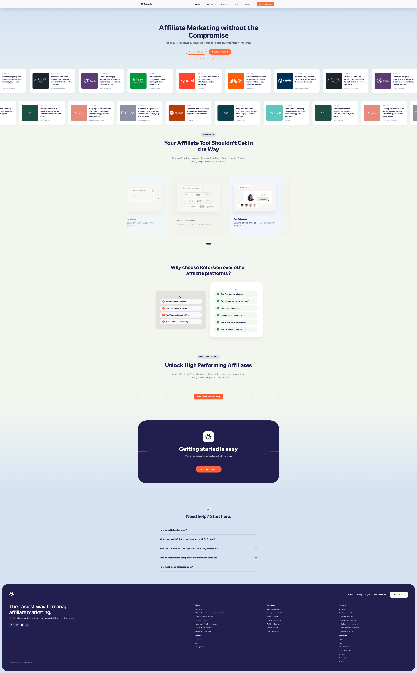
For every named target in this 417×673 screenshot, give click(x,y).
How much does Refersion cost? (176, 567)
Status (341, 661)
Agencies (342, 609)
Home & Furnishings (274, 620)
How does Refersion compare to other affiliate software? (189, 557)
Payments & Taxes (201, 620)
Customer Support (345, 650)
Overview (198, 609)
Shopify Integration (347, 616)
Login (367, 595)
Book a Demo (398, 595)
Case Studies (343, 647)
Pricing (359, 595)
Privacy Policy (199, 647)
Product (350, 595)
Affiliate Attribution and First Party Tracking (209, 613)
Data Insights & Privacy (203, 627)
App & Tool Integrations (347, 613)
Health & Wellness (273, 631)
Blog (340, 643)
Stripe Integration (347, 631)
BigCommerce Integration (349, 624)
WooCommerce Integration (350, 627)
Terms (197, 643)
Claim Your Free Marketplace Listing (208, 59)
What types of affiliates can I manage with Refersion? (187, 539)
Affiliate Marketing (273, 616)
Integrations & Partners (203, 631)
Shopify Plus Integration (349, 620)
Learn (341, 639)
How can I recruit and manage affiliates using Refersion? (189, 548)
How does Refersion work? (174, 530)
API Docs (342, 654)
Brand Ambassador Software (277, 613)
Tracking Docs (343, 658)
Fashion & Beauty (273, 624)
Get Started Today (208, 469)
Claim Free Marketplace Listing (208, 396)
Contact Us (199, 639)
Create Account (379, 595)
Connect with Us (196, 52)
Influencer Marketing (274, 609)
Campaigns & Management (204, 616)
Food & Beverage (273, 627)
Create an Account (220, 52)
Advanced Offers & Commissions (206, 624)
